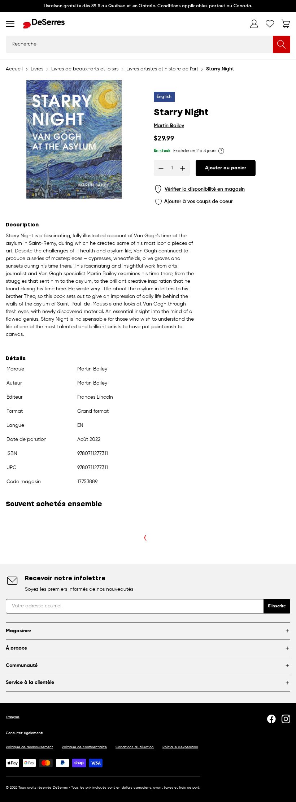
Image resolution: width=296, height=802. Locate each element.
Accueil (14, 68)
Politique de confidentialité (84, 747)
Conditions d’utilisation (135, 747)
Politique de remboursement (29, 747)
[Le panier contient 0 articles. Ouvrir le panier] (286, 23)
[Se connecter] (254, 23)
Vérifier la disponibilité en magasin (205, 189)
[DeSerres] (44, 24)
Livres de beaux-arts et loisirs (84, 68)
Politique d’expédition (180, 747)
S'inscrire (277, 606)
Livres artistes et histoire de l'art (162, 68)
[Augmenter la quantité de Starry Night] (182, 168)
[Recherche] (281, 44)
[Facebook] (271, 719)
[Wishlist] (270, 23)
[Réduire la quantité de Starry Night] (161, 168)
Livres (37, 68)
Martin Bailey (169, 125)
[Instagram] (286, 719)
